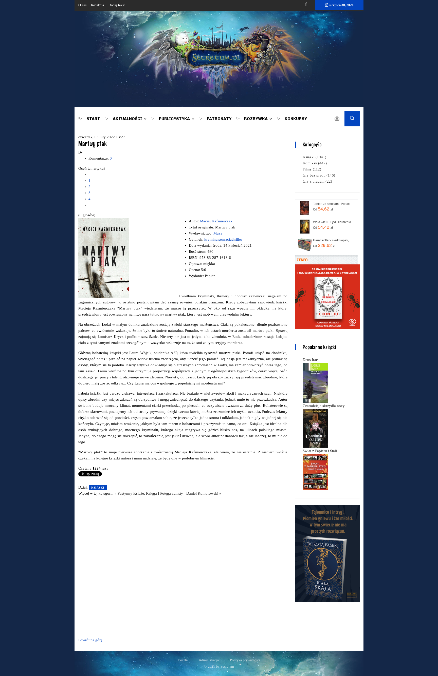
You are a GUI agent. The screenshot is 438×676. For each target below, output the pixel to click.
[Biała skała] (327, 553)
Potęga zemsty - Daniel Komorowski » (190, 493)
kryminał (211, 239)
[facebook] (306, 4)
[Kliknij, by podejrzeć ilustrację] (103, 258)
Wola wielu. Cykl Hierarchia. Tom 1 (333, 222)
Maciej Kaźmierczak (216, 221)
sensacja (225, 239)
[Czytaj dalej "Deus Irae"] (315, 382)
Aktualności (127, 118)
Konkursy (296, 118)
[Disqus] (182, 566)
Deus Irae (310, 360)
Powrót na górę (90, 640)
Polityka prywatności (245, 660)
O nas (82, 5)
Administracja (209, 660)
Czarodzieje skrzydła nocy (324, 406)
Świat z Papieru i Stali (320, 451)
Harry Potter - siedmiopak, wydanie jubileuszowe (333, 240)
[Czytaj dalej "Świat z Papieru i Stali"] (315, 472)
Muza (217, 233)
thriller (237, 239)
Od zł (323, 208)
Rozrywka (256, 118)
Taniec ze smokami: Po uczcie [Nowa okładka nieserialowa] (333, 204)
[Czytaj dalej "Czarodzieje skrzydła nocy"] (315, 428)
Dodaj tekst (116, 5)
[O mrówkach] (327, 296)
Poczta (183, 660)
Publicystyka (174, 118)
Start (93, 118)
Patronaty (219, 118)
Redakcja (97, 5)
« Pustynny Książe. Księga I (137, 493)
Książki (97, 487)
